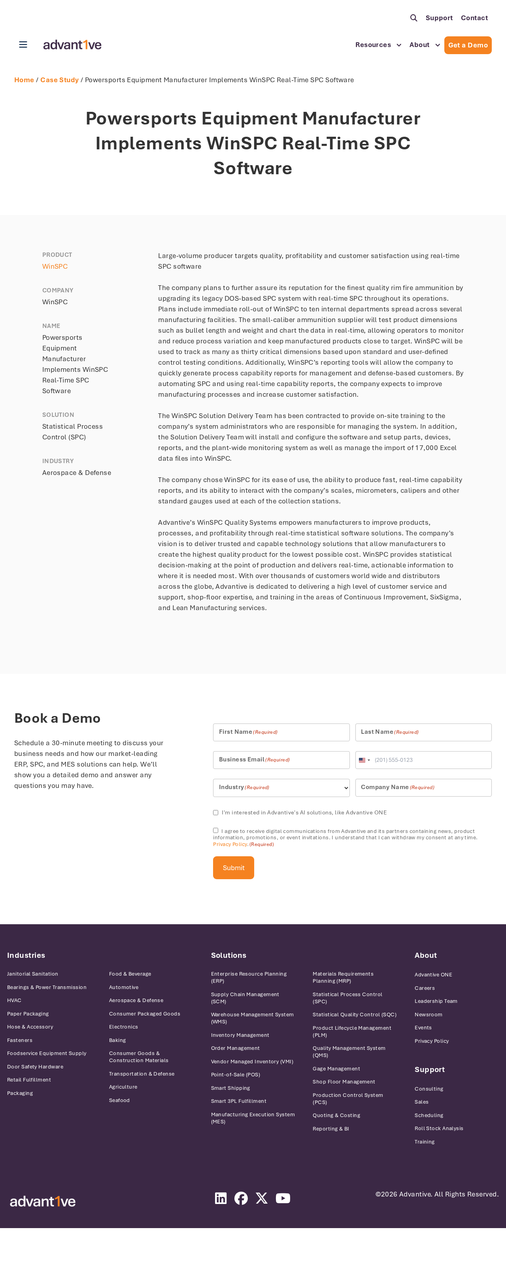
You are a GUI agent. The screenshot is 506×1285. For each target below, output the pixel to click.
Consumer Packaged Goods (144, 1013)
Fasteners (19, 1040)
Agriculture (123, 1086)
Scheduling (429, 1115)
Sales (422, 1101)
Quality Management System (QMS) (349, 1052)
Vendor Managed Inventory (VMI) (252, 1061)
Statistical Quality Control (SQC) (354, 1014)
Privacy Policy (230, 844)
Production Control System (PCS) (348, 1099)
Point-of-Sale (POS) (236, 1074)
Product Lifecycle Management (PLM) (352, 1031)
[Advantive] (42, 1201)
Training (425, 1141)
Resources (373, 44)
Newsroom (429, 1014)
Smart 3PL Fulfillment (238, 1101)
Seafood (119, 1100)
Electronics (123, 1026)
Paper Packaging (28, 1013)
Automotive (124, 987)
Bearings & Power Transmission (47, 987)
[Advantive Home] (72, 45)
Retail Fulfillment (29, 1079)
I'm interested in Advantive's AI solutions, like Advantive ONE (304, 812)
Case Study (59, 79)
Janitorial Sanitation (32, 973)
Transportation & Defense (142, 1073)
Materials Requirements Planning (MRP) (343, 977)
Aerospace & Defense (136, 1000)
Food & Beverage (130, 973)
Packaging (20, 1093)
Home (24, 79)
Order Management (235, 1048)
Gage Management (336, 1068)
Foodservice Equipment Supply (47, 1053)
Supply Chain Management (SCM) (245, 998)
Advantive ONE (433, 974)
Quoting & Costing (336, 1115)
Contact (474, 17)
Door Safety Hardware (35, 1066)
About (419, 44)
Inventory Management (240, 1035)
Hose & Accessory (30, 1026)
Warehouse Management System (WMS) (252, 1018)
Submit (234, 867)
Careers (425, 988)
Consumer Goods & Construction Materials (139, 1057)
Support (439, 17)
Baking (117, 1040)
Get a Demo (468, 45)
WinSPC (55, 266)
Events (423, 1027)
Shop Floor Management (344, 1081)
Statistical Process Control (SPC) (347, 998)
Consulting (429, 1088)
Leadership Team (436, 1001)
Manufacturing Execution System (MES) (253, 1118)
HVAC (14, 1000)
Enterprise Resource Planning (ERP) (249, 977)
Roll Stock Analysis (439, 1128)
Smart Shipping (230, 1088)
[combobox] (364, 760)
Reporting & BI (331, 1128)
